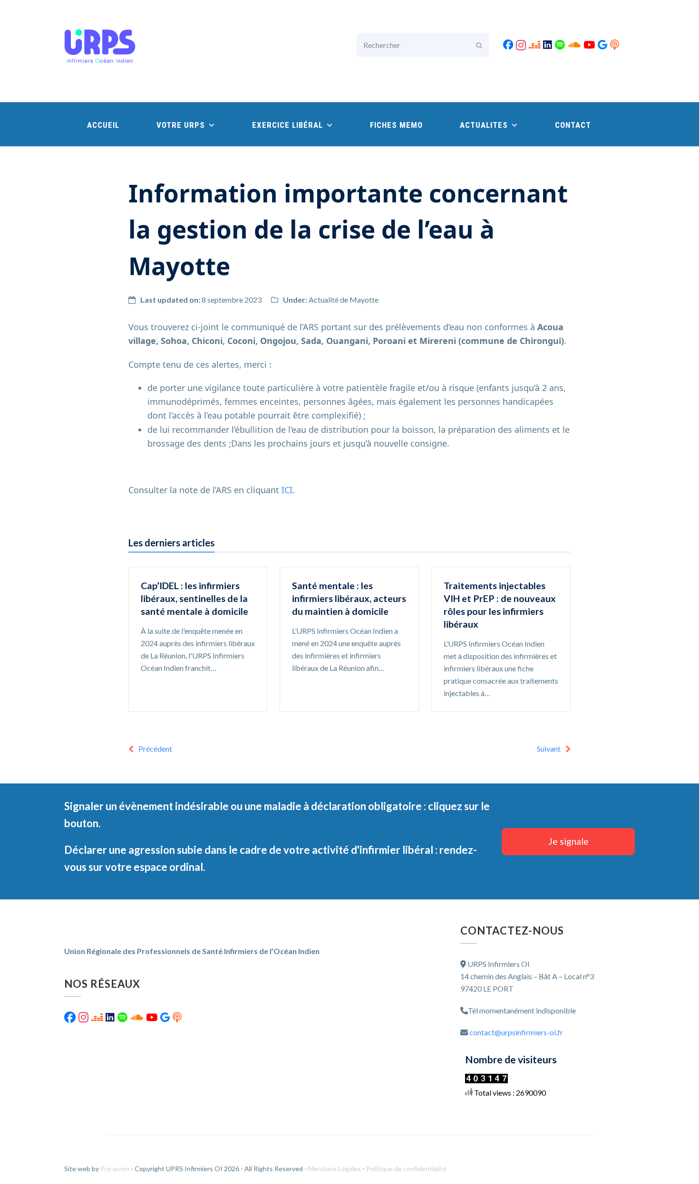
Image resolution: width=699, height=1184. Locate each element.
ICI (287, 490)
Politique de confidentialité (406, 1169)
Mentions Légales (335, 1169)
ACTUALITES (485, 125)
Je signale (568, 841)
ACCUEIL (103, 125)
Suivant (549, 748)
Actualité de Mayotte (344, 299)
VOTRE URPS (181, 125)
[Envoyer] (479, 45)
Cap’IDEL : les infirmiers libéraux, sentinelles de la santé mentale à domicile (194, 598)
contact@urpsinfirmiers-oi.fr (516, 1032)
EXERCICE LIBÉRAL (288, 125)
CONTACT (573, 125)
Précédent (155, 748)
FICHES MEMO (396, 125)
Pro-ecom (115, 1169)
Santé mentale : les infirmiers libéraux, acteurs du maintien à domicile (349, 598)
